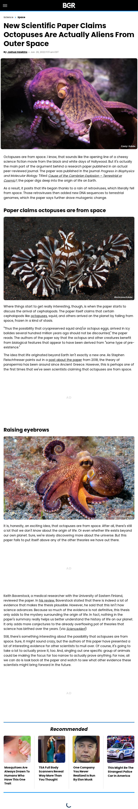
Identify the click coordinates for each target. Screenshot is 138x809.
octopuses (39, 316)
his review (46, 600)
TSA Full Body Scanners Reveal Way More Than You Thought (51, 773)
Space (21, 17)
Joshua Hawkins (17, 52)
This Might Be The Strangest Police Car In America (121, 772)
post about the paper (65, 360)
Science (8, 17)
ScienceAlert (75, 629)
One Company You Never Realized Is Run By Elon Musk (84, 773)
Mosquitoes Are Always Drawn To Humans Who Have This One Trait (17, 776)
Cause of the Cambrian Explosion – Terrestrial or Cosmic (63, 178)
